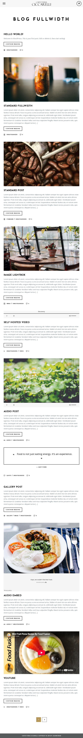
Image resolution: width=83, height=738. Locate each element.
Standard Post (14, 190)
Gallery (9, 515)
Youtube (10, 678)
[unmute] (70, 316)
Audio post (11, 411)
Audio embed (13, 595)
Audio (9, 440)
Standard (10, 219)
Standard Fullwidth (18, 106)
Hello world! (13, 34)
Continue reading (13, 44)
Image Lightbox (14, 275)
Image (9, 303)
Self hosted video (17, 322)
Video (22, 351)
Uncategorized (12, 50)
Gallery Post (13, 487)
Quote (9, 475)
